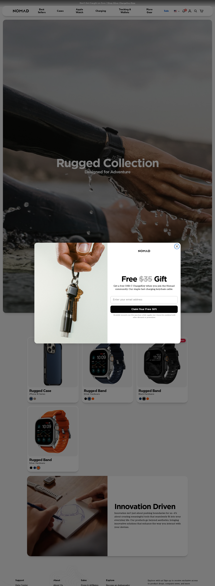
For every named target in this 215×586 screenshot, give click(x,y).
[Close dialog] (176, 246)
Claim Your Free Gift (144, 309)
